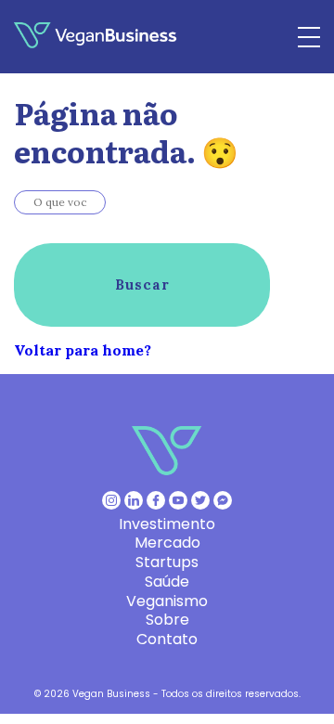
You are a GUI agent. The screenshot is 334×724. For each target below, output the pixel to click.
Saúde (167, 581)
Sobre (167, 619)
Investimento (167, 524)
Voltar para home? (82, 350)
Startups (167, 562)
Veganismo (167, 601)
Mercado (167, 542)
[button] (142, 285)
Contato (167, 639)
